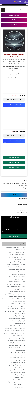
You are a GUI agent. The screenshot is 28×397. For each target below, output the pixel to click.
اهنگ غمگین (14, 25)
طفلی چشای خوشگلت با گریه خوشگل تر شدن (15, 294)
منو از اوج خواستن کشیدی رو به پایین (17, 257)
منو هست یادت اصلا (20, 250)
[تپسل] (1, 4)
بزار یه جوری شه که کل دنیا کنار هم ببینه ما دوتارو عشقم (13, 299)
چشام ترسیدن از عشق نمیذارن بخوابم (17, 269)
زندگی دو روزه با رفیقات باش (19, 301)
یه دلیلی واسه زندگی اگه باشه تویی (17, 304)
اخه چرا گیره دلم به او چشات (19, 279)
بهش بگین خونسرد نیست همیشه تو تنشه (16, 338)
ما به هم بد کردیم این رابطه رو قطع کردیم (16, 286)
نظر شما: (25, 188)
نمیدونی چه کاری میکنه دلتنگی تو (18, 385)
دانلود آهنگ (22, 66)
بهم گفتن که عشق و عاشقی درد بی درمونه (16, 370)
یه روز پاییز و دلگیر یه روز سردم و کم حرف (16, 264)
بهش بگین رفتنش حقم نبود (19, 380)
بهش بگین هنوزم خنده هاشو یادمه (17, 326)
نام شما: (25, 198)
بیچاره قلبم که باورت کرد (20, 333)
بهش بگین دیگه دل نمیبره (19, 387)
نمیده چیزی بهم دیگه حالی (19, 313)
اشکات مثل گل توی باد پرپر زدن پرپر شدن (16, 284)
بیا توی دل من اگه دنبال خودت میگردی (16, 282)
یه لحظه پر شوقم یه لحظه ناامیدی (17, 262)
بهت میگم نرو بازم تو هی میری (18, 274)
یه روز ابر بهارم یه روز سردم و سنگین (17, 252)
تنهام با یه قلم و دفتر (20, 360)
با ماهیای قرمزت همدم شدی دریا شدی (16, 306)
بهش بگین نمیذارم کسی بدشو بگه (17, 272)
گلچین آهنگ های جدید (14, 15)
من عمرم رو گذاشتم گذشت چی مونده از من (15, 267)
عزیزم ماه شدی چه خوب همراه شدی (17, 255)
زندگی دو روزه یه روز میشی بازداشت (17, 296)
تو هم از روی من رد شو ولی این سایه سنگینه (15, 247)
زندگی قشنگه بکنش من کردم (19, 336)
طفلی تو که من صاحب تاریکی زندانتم (17, 343)
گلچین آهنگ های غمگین (14, 163)
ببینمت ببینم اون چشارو (20, 289)
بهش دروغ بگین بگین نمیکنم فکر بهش (17, 348)
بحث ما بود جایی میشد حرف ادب (18, 363)
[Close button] (27, 4)
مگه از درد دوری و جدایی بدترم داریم (17, 345)
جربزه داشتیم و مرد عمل (20, 375)
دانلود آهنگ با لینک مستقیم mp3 (15, 105)
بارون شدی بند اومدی (9, 333)
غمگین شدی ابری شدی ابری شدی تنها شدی (15, 328)
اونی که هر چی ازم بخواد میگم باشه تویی (16, 309)
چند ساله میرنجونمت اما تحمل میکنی (17, 358)
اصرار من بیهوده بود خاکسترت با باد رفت (16, 365)
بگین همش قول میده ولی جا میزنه (17, 321)
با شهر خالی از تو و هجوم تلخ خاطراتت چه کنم (15, 331)
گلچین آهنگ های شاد (14, 168)
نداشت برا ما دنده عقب (20, 355)
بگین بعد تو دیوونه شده (20, 323)
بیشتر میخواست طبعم (20, 350)
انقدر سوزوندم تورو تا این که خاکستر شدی (16, 340)
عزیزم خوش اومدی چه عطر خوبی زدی (17, 277)
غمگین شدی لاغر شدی (20, 259)
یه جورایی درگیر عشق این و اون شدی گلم (16, 382)
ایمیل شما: (25, 204)
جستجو (3, 10)
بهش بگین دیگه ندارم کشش (19, 316)
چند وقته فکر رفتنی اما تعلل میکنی (17, 353)
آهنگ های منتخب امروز (14, 158)
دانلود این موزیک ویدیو (14, 236)
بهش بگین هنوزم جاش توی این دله (17, 291)
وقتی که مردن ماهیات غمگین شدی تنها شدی (15, 311)
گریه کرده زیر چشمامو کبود (19, 377)
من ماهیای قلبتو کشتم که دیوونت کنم (17, 318)
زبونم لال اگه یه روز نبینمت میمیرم (18, 372)
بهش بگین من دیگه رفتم (20, 367)
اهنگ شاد (14, 20)
